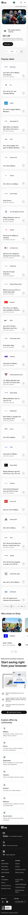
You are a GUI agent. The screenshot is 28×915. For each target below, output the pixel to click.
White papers (5, 869)
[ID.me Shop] (4, 2)
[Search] (21, 2)
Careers (17, 863)
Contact (17, 866)
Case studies (4, 863)
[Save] (19, 620)
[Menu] (25, 2)
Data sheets (4, 866)
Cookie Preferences (20, 884)
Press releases (5, 872)
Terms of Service (6, 885)
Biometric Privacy (6, 888)
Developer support (20, 869)
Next (22, 606)
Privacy (3, 882)
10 (18, 606)
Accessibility (4, 879)
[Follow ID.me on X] (2, 901)
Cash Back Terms (20, 887)
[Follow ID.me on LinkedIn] (7, 901)
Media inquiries (19, 872)
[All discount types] (14, 2)
